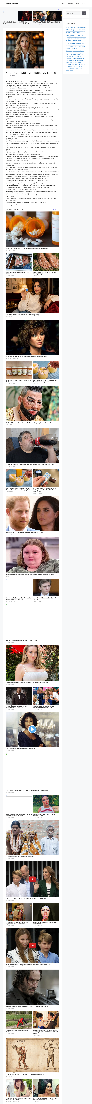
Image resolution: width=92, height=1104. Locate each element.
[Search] (84, 13)
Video (83, 3)
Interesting (70, 3)
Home (63, 3)
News (77, 3)
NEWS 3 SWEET (13, 4)
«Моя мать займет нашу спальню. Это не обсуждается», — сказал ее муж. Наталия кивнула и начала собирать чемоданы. (75, 66)
